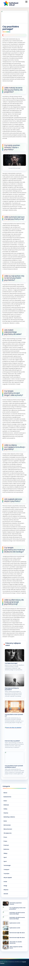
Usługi (5, 885)
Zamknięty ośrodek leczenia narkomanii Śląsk (17, 913)
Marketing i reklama (9, 817)
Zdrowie (6, 893)
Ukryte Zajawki (8, 877)
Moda (5, 821)
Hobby (5, 809)
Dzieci (5, 801)
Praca (5, 837)
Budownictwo (7, 796)
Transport (6, 869)
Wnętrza (6, 889)
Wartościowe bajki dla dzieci (17, 932)
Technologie (7, 865)
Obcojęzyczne (7, 833)
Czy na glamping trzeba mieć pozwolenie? (17, 908)
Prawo (5, 841)
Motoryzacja (7, 825)
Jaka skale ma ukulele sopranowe (15, 942)
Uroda (5, 881)
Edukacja (6, 805)
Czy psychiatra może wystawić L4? (14, 715)
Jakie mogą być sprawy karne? (15, 947)
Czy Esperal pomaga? (11, 663)
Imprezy (6, 813)
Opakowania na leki (14, 923)
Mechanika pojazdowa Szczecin (15, 903)
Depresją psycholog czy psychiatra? (12, 688)
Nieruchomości (8, 829)
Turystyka (6, 873)
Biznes (5, 792)
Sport (5, 857)
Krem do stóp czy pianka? (12, 741)
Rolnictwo (6, 849)
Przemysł (6, 845)
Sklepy (5, 853)
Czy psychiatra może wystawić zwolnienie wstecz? (14, 766)
